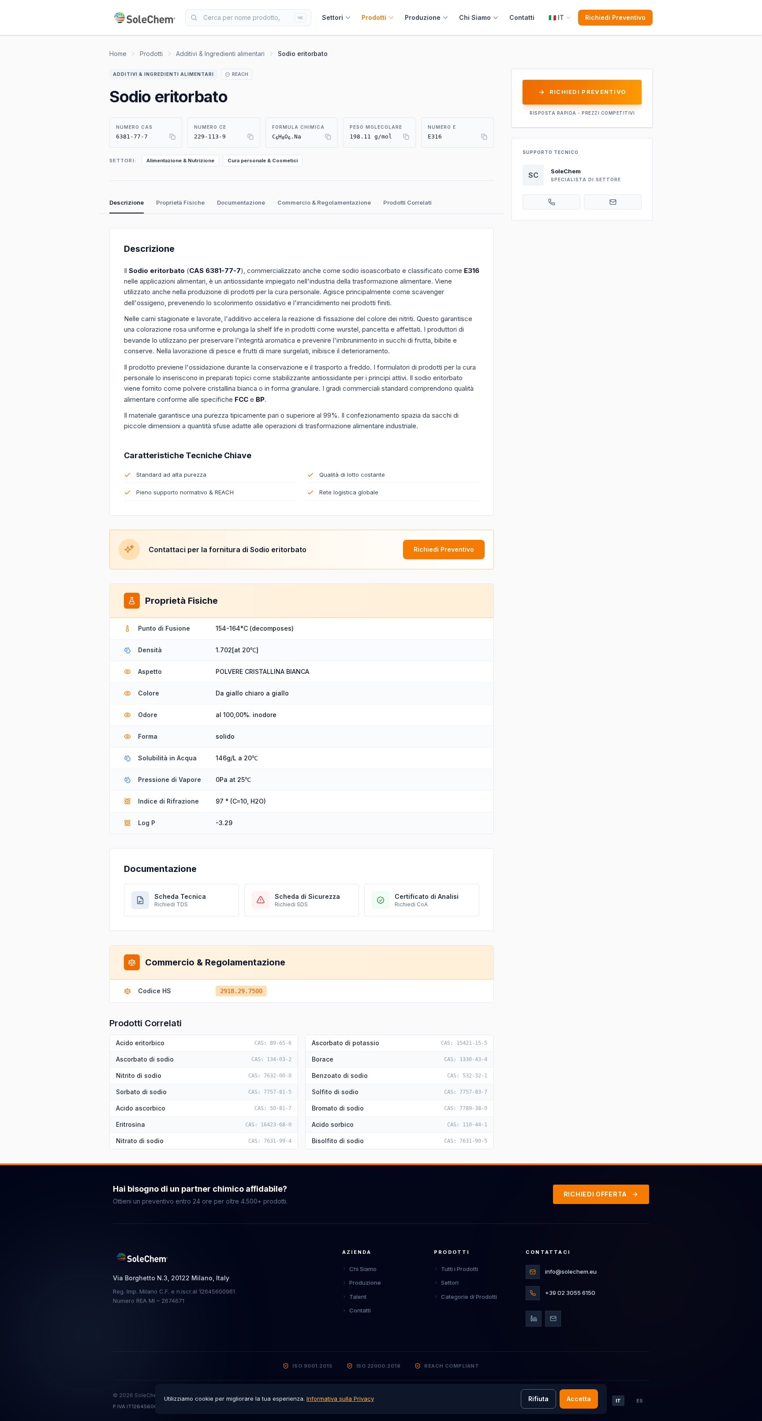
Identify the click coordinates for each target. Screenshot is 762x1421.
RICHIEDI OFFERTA (595, 1194)
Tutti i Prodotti (459, 1268)
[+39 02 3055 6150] (551, 201)
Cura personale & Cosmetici (263, 160)
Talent (357, 1296)
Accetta (579, 1398)
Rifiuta (538, 1398)
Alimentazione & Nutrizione (180, 160)
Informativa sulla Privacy (340, 1398)
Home (118, 53)
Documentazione (241, 202)
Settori (332, 17)
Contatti (521, 17)
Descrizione (126, 202)
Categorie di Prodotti (469, 1296)
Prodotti (374, 17)
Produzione (423, 17)
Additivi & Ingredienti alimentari (220, 53)
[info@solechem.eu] (613, 201)
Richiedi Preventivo (615, 17)
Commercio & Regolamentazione (324, 202)
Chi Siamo (475, 17)
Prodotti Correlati (407, 202)
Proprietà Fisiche (180, 202)
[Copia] (172, 137)
